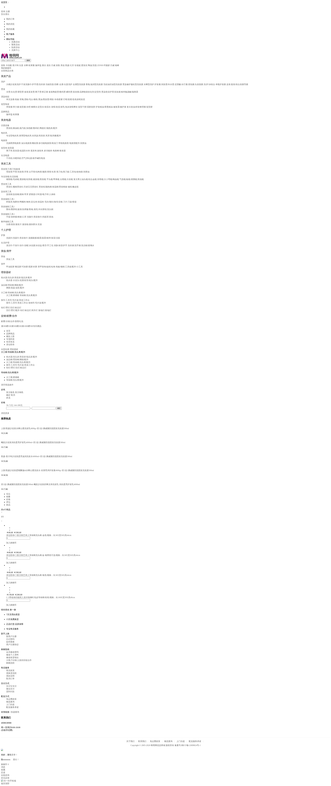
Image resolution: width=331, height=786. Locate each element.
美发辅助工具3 (7, 214)
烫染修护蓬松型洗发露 (132, 84)
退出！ (16, 759)
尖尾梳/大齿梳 (66, 179)
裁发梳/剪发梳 (39, 179)
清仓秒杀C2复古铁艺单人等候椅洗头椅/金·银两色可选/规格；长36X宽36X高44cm (43, 555)
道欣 (49, 65)
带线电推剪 (63, 143)
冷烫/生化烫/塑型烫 (15, 92)
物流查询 (10, 702)
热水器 (9, 280)
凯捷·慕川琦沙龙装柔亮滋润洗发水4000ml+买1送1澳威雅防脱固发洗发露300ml (36, 456)
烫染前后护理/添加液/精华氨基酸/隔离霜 (119, 92)
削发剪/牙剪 (23, 172)
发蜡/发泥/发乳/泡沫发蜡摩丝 (64, 107)
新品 (8, 505)
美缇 (63, 65)
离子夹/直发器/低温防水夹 (18, 151)
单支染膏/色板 (12, 99)
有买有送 (10, 342)
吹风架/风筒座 (38, 136)
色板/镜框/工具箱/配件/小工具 (69, 267)
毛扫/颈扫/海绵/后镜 (53, 202)
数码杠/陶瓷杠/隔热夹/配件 (45, 128)
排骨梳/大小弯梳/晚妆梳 (108, 179)
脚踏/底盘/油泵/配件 (15, 288)
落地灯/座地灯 (44, 310)
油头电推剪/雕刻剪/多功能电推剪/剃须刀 (39, 143)
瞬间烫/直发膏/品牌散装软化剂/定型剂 (83, 92)
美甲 (3, 264)
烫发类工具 (6, 184)
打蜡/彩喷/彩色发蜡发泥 (74, 99)
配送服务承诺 (12, 707)
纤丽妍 (107, 65)
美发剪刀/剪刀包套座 (10, 169)
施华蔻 (38, 65)
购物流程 (10, 663)
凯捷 (67, 65)
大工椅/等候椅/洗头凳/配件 (13, 292)
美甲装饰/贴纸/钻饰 (46, 267)
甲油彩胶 (10, 267)
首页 (8, 331)
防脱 (95, 65)
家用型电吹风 (25, 136)
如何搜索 (10, 642)
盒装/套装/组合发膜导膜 (237, 84)
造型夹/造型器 (7, 148)
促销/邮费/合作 (9, 316)
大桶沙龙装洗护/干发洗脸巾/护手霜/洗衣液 (25, 84)
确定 (8, 395)
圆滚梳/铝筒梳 (26, 179)
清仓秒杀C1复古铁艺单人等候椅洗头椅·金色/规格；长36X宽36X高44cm (38, 535)
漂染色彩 (5, 97)
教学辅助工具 (7, 222)
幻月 (72, 65)
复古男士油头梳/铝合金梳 (85, 179)
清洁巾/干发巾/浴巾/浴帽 (17, 245)
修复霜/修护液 (119, 107)
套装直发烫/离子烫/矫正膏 (36, 92)
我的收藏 (10, 29)
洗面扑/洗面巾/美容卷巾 (17, 238)
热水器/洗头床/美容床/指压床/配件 (16, 277)
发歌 (3, 65)
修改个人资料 (12, 655)
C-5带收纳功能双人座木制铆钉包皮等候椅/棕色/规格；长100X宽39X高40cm (40, 597)
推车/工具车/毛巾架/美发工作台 (15, 300)
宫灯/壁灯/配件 (13, 310)
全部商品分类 (7, 71)
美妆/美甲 (6, 251)
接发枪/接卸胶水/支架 (32, 224)
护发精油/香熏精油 (104, 107)
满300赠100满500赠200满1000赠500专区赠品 (21, 326)
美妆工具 (10, 259)
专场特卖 (10, 339)
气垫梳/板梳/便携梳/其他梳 (131, 179)
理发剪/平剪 (11, 172)
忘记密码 (10, 639)
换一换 (13, 610)
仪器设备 (5, 125)
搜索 (28, 60)
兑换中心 (15, 50)
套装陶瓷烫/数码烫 (57, 92)
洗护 (3, 82)
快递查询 (15, 712)
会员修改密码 (12, 652)
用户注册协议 (12, 644)
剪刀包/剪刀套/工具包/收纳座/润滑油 (72, 172)
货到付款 (10, 691)
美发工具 (6, 163)
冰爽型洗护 (149, 84)
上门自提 (10, 704)
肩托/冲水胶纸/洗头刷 (43, 209)
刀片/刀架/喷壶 (70, 202)
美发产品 (6, 76)
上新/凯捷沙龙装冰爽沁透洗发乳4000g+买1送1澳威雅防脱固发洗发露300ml (35, 428)
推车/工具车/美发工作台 (17, 303)
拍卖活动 (15, 47)
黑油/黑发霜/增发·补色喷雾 (50, 99)
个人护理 (6, 230)
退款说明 (10, 676)
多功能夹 (48, 151)
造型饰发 (5, 104)
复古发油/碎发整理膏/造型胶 (140, 107)
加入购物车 (11, 543)
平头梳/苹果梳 (53, 179)
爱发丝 (84, 65)
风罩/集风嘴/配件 (53, 136)
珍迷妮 (77, 65)
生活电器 (5, 155)
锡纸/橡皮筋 (73, 187)
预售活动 (15, 45)
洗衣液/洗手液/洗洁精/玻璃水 (81, 245)
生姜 (21, 65)
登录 (3, 11)
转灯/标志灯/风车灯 (29, 310)
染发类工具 (6, 191)
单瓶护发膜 (221, 84)
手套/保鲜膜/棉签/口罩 (16, 217)
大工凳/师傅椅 (12, 295)
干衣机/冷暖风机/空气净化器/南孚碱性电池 (25, 158)
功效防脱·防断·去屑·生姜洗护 (59, 84)
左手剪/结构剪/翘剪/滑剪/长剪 (42, 172)
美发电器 (6, 120)
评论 (8, 502)
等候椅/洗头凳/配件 (28, 295)
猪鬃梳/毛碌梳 (12, 179)
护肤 (3, 235)
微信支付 (10, 689)
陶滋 (90, 65)
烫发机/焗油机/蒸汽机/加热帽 (19, 128)
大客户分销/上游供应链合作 (19, 660)
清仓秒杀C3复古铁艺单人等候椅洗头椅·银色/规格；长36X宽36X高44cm (38, 575)
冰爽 (26, 65)
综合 (8, 494)
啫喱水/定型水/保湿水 (41, 107)
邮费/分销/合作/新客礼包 (12, 321)
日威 (53, 65)
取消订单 (10, 678)
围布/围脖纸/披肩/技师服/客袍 (19, 209)
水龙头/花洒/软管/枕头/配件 (25, 280)
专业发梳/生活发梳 (9, 176)
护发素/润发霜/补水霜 (164, 84)
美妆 (3, 256)
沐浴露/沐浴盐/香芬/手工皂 (41, 245)
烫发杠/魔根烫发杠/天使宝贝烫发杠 (22, 187)
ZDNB (100, 65)
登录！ (14, 755)
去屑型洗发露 (79, 84)
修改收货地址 (12, 657)
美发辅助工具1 (7, 199)
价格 (8, 499)
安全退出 (5, 14)
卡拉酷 (9, 65)
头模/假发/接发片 (14, 224)
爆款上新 (10, 336)
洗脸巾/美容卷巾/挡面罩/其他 (40, 217)
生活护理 (5, 243)
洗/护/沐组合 (209, 84)
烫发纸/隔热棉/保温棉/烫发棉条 (53, 187)
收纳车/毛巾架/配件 (37, 303)
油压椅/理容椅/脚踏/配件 (12, 285)
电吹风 (4, 133)
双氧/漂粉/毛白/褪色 (29, 99)
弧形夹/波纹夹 (37, 151)
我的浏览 (10, 24)
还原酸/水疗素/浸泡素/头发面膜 (189, 84)
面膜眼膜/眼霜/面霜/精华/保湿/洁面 (44, 238)
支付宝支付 (11, 686)
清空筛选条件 (7, 385)
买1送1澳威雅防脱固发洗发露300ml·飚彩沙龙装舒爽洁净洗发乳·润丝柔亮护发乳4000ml (40, 484)
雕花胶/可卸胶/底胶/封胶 (26, 267)
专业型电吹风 (12, 136)
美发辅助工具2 (7, 206)
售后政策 (10, 670)
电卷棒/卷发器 (59, 151)
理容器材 (6, 272)
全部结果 (5, 349)
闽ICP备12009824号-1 (191, 745)
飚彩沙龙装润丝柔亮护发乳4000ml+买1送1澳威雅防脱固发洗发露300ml (33, 442)
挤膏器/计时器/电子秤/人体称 (42, 194)
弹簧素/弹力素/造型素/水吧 (18, 107)
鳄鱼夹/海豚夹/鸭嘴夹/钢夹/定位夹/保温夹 (25, 202)
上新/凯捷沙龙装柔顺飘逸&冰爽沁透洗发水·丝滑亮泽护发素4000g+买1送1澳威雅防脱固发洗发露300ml (47, 470)
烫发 (3, 89)
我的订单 (10, 19)
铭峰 (117, 65)
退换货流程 (11, 673)
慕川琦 (15, 65)
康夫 (44, 65)
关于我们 (130, 741)
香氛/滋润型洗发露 (94, 84)
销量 (8, 497)
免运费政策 (11, 699)
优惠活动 (15, 42)
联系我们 (142, 741)
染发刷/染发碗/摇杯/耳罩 (17, 194)
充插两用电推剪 (13, 143)
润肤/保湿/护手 (60, 245)
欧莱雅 (31, 65)
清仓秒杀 (10, 344)
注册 (8, 11)
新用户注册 (11, 636)
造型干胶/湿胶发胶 (86, 107)
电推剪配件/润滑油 (77, 143)
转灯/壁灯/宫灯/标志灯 (11, 308)
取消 (13, 395)
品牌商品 (5, 112)
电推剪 (4, 140)
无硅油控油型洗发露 (112, 84)
